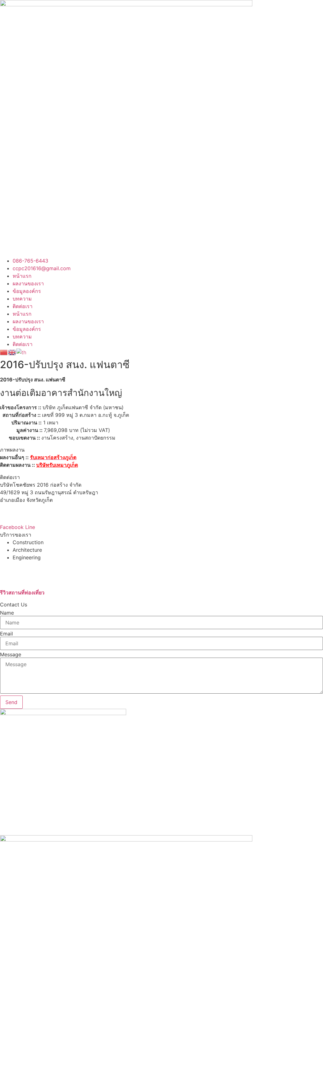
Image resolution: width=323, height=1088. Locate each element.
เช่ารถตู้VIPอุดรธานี (22, 572)
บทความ (22, 298)
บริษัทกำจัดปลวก (18, 580)
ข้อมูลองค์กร (27, 291)
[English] (12, 352)
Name (7, 612)
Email (6, 633)
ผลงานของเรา (28, 283)
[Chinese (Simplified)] (4, 352)
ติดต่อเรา (22, 306)
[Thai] (21, 352)
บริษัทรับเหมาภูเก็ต (57, 465)
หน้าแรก (22, 276)
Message (10, 654)
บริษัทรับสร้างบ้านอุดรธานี (29, 565)
